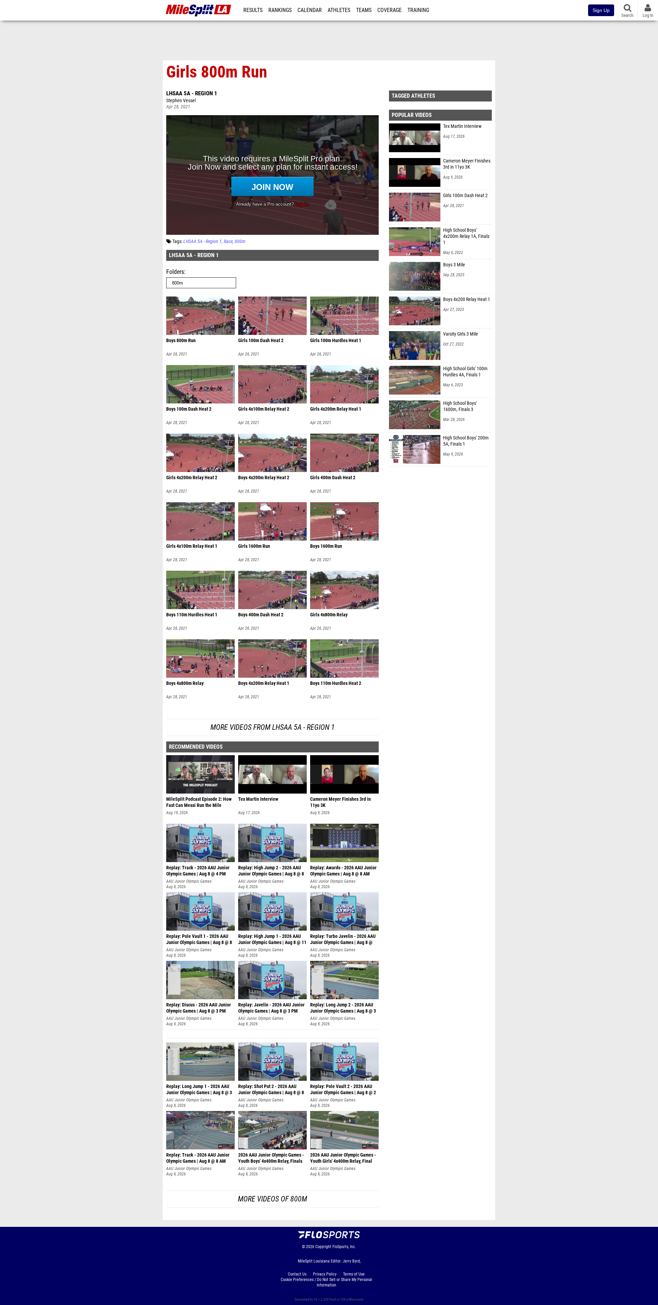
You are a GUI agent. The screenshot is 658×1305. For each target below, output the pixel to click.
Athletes (339, 10)
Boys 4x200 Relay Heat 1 (466, 299)
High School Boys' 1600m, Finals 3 (460, 406)
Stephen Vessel (181, 101)
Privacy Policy (325, 1274)
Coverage (389, 10)
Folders (175, 271)
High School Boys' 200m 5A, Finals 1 (466, 441)
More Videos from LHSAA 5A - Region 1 (272, 727)
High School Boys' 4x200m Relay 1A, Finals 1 (466, 236)
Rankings (280, 10)
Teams (363, 10)
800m (240, 241)
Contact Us (297, 1274)
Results (253, 10)
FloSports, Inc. (344, 1246)
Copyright (323, 1246)
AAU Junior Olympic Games (188, 881)
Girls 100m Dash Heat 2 (465, 195)
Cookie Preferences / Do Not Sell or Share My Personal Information (326, 1282)
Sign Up (601, 10)
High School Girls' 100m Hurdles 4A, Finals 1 (465, 372)
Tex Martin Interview (462, 126)
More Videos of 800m (272, 1199)
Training (418, 10)
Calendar (309, 10)
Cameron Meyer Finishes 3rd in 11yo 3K (466, 164)
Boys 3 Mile (454, 265)
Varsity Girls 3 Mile (460, 334)
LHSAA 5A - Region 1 (191, 93)
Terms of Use (354, 1274)
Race (228, 241)
